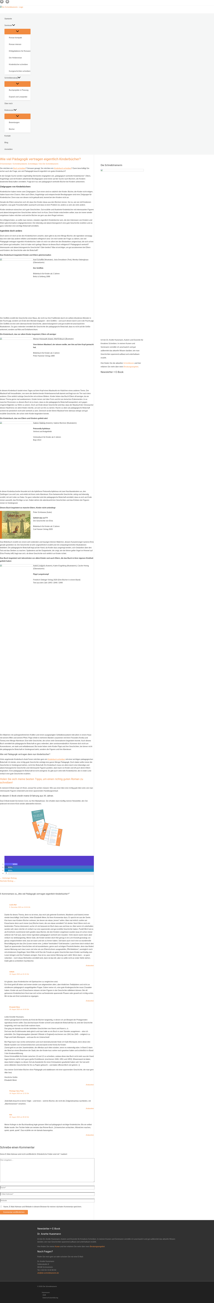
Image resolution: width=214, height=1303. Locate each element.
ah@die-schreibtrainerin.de (48, 1273)
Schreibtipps (33, 164)
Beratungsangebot (131, 367)
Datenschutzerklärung (50, 1298)
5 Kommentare (6, 164)
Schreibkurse (128, 363)
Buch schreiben (19, 168)
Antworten (90, 966)
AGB (44, 1295)
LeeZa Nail (13, 905)
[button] (13, 25)
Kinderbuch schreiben (62, 168)
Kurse (57, 1246)
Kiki (10, 1115)
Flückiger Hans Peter (16, 1091)
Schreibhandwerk (20, 164)
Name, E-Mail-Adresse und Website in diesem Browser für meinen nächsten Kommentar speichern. (42, 1207)
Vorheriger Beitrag (8, 878)
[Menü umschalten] (17, 31)
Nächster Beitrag (7, 881)
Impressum (46, 1292)
